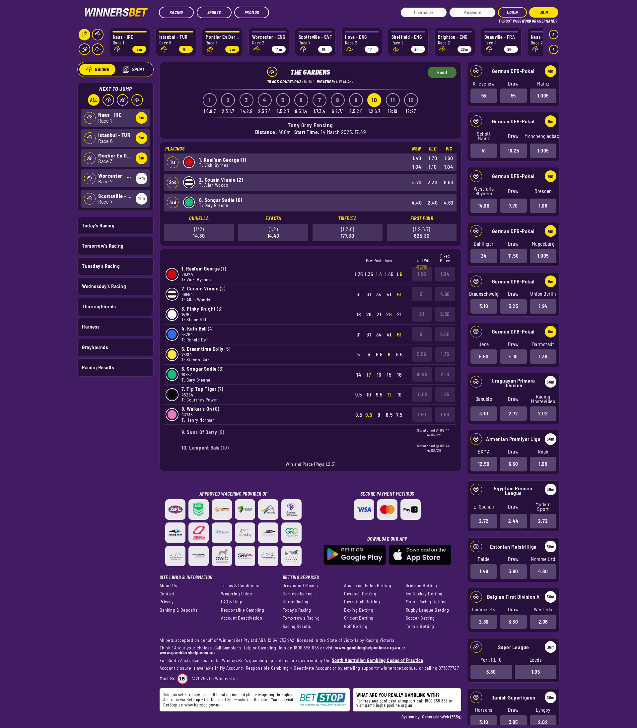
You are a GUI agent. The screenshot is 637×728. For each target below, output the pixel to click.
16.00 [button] (422, 374)
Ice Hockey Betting (424, 593)
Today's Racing (98, 225)
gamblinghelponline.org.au (388, 705)
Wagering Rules (236, 593)
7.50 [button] (421, 414)
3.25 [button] (513, 306)
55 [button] (483, 95)
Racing (176, 12)
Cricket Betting (359, 618)
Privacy (167, 601)
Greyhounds (95, 347)
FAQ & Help (231, 601)
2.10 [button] (445, 374)
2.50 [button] (445, 314)
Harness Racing (298, 593)
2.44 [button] (513, 521)
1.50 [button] (421, 274)
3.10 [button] (483, 306)
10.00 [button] (422, 394)
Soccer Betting (420, 618)
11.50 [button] (513, 256)
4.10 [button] (513, 356)
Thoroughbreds (99, 306)
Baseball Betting (360, 593)
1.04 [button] (445, 274)
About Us (168, 585)
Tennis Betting (420, 626)
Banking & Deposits (179, 610)
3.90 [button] (513, 571)
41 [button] (484, 150)
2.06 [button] (543, 622)
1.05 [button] (535, 672)
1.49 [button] (483, 571)
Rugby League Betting (427, 610)
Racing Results (98, 367)
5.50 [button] (483, 356)
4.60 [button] (543, 571)
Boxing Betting (358, 610)
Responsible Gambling (242, 610)
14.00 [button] (484, 206)
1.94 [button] (543, 306)
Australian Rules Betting (367, 585)
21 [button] (421, 314)
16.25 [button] (513, 150)
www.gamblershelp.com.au (187, 652)
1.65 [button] (445, 394)
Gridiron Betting (421, 585)
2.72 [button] (513, 413)
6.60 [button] (513, 464)
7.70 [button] (513, 206)
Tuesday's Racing (101, 266)
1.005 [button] (543, 95)
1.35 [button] (445, 354)
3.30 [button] (513, 622)
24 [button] (484, 256)
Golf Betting (355, 626)
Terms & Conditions (240, 585)
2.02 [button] (543, 413)
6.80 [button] (491, 672)
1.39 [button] (543, 356)
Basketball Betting (362, 601)
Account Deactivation (241, 618)
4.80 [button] (445, 294)
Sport (138, 69)
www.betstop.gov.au (202, 704)
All (94, 100)
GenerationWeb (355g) (441, 716)
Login (512, 12)
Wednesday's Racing (104, 286)
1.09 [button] (543, 464)
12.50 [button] (484, 464)
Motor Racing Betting (426, 601)
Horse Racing (296, 601)
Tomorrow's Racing (103, 246)
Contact (167, 593)
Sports (214, 12)
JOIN (544, 12)
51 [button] (422, 294)
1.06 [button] (543, 206)
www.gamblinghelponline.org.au (367, 647)
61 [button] (422, 334)
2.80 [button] (484, 622)
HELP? (503, 20)
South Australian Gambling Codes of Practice (377, 660)
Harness (91, 327)
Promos (252, 12)
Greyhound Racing (300, 585)
